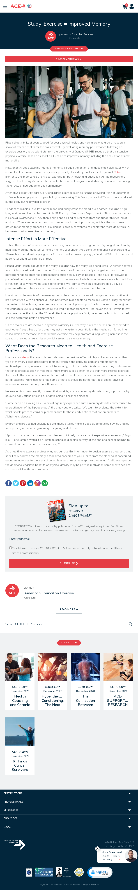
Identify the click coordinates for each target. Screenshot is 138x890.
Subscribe (68, 563)
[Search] (130, 624)
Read (67, 609)
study (25, 357)
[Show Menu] (5, 6)
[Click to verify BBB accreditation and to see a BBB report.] (63, 871)
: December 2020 (69, 49)
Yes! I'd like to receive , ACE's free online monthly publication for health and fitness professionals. (67, 550)
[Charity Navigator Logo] (44, 871)
